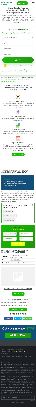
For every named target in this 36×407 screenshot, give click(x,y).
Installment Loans (10, 216)
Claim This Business (18, 309)
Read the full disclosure (8, 81)
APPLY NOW (18, 244)
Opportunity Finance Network (18, 289)
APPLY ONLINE (18, 154)
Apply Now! (18, 335)
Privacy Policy (26, 70)
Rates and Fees (6, 351)
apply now (22, 3)
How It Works (10, 349)
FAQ (26, 351)
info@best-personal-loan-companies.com (15, 354)
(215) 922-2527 (15, 260)
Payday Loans (8, 211)
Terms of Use (5, 71)
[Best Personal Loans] (6, 3)
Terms (14, 351)
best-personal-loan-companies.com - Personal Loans (16, 401)
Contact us (20, 351)
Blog (3, 349)
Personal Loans (9, 220)
